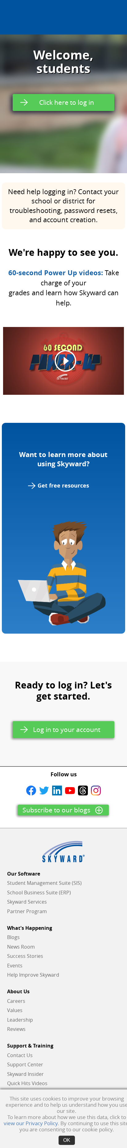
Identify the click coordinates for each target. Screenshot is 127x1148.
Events (15, 965)
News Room (21, 946)
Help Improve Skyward (33, 974)
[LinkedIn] (57, 790)
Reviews (16, 1029)
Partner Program (27, 911)
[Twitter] (44, 790)
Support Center (25, 1064)
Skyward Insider (25, 1074)
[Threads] (83, 790)
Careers (16, 1001)
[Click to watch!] (63, 361)
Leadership (20, 1019)
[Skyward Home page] (63, 851)
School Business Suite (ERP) (39, 892)
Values (15, 1010)
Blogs (13, 937)
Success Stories (25, 956)
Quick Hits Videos (27, 1083)
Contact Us (20, 1055)
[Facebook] (31, 790)
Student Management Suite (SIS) (44, 883)
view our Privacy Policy (31, 1123)
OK (66, 1140)
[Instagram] (96, 790)
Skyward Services (27, 901)
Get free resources (63, 485)
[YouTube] (70, 790)
